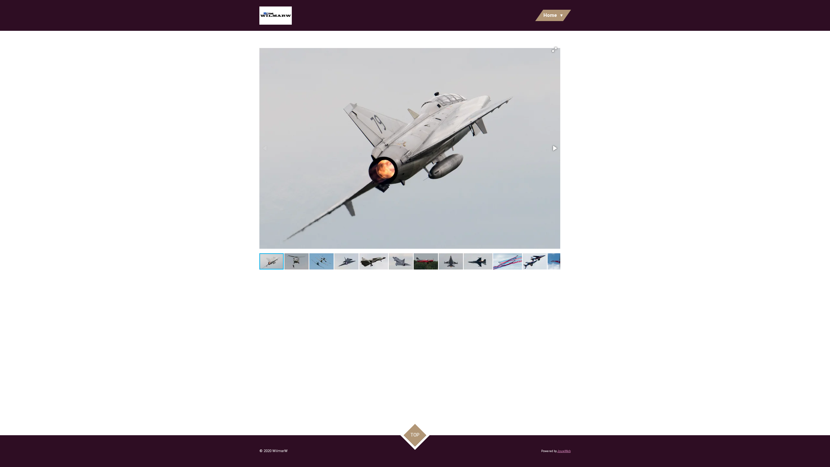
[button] (554, 49)
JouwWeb (564, 451)
